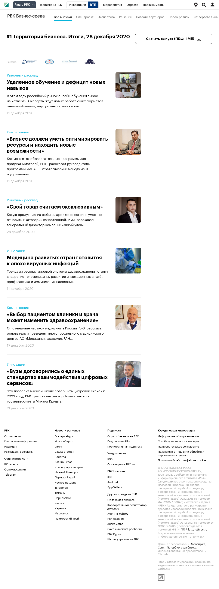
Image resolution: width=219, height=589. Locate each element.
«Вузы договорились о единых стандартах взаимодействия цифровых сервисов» (57, 377)
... (170, 4)
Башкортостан (64, 451)
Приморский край (67, 518)
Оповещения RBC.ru (121, 464)
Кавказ (59, 502)
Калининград (64, 461)
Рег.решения (115, 518)
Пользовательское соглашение (178, 446)
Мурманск (61, 513)
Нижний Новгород (67, 472)
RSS (109, 459)
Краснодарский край (69, 466)
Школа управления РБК (123, 539)
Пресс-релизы (179, 16)
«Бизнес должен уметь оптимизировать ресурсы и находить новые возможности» (57, 144)
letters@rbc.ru (197, 529)
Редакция (10, 446)
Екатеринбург (64, 436)
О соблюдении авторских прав (179, 441)
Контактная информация (20, 441)
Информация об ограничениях (178, 436)
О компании (12, 436)
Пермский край (65, 477)
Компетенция (18, 131)
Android (112, 481)
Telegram (10, 474)
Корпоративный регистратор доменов (126, 506)
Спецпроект (84, 16)
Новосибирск (64, 441)
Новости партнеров (150, 16)
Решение (125, 16)
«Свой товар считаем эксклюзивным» (55, 206)
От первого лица (206, 16)
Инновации (16, 250)
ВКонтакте (11, 464)
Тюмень (60, 492)
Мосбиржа (198, 543)
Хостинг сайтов (117, 513)
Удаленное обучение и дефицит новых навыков (56, 85)
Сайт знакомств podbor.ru (124, 528)
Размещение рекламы (18, 451)
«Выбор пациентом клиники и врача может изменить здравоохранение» (52, 317)
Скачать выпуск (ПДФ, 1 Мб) (170, 39)
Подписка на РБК (118, 441)
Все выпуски (63, 16)
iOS (109, 476)
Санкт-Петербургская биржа (177, 547)
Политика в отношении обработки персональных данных (181, 453)
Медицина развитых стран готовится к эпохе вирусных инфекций (54, 260)
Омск (58, 446)
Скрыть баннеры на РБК (123, 436)
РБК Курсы (114, 534)
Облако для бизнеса (121, 499)
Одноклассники (15, 469)
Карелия (60, 508)
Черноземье (63, 497)
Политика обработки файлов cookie (182, 460)
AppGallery (114, 487)
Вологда (60, 456)
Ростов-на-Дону (65, 482)
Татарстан (61, 487)
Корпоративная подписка (124, 446)
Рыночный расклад (22, 74)
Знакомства (115, 523)
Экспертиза (106, 16)
